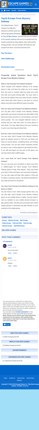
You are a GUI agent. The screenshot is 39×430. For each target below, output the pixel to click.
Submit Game (21, 378)
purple (10, 245)
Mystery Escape (13, 220)
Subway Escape (7, 226)
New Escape (22, 10)
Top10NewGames (19, 226)
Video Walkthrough (7, 59)
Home (8, 10)
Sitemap (19, 380)
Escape (13, 10)
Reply (9, 253)
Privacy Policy (30, 378)
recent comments (22, 312)
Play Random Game (8, 67)
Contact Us (12, 378)
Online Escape (6, 223)
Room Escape (27, 223)
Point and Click (17, 223)
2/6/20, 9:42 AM (12, 247)
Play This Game (6, 53)
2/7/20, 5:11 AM (12, 260)
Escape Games (5, 14)
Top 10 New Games (10, 36)
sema (10, 258)
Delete (15, 253)
